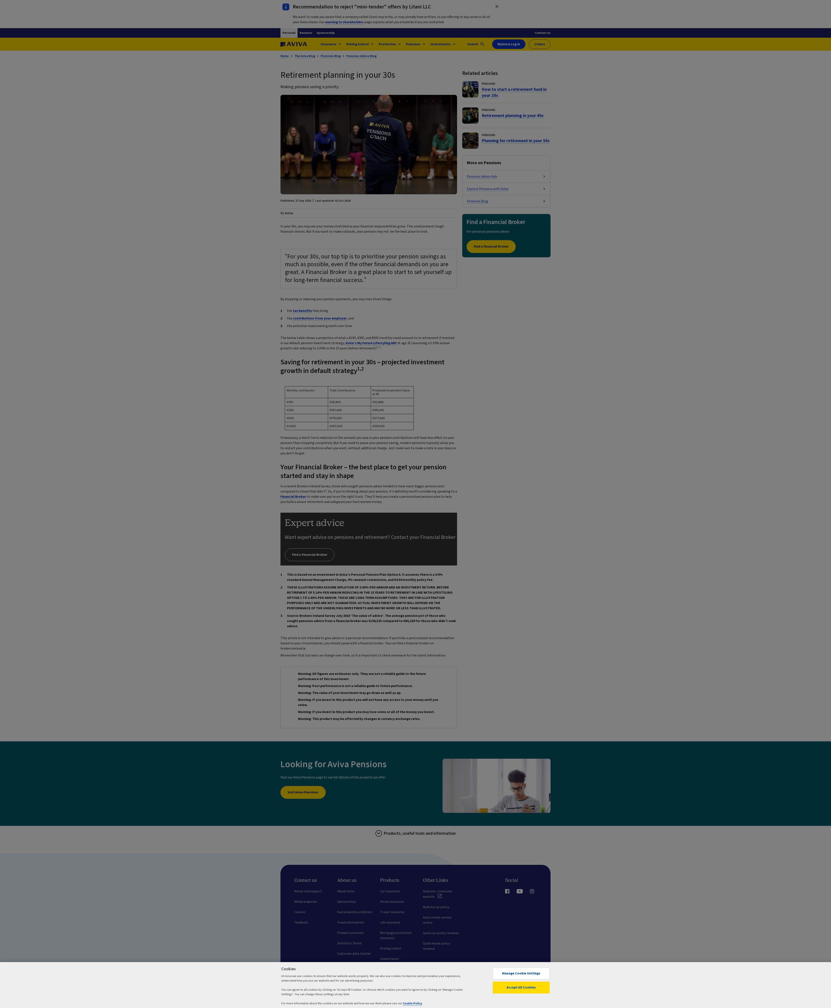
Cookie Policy (412, 1003)
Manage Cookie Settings (521, 973)
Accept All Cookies (521, 987)
